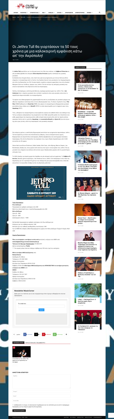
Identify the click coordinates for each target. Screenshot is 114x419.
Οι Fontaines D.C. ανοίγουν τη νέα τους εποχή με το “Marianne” (88, 327)
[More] (66, 334)
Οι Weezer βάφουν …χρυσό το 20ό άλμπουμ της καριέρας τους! (88, 194)
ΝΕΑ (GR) (23, 17)
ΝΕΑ (43, 12)
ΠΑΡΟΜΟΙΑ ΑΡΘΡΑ (18, 342)
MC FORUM (73, 417)
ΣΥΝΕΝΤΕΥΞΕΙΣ (34, 12)
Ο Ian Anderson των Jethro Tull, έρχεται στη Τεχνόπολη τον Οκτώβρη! (20, 360)
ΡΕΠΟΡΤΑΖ (23, 12)
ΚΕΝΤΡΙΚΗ (66, 417)
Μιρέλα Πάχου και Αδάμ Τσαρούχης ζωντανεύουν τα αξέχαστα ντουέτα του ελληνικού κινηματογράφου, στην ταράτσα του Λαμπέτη (87, 246)
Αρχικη (16, 12)
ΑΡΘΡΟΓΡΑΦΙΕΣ (79, 12)
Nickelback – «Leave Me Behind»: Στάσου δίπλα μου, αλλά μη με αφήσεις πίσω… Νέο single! (87, 114)
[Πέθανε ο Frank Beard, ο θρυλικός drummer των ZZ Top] (88, 266)
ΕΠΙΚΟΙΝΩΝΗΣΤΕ (98, 417)
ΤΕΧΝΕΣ (89, 12)
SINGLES (50, 12)
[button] (100, 13)
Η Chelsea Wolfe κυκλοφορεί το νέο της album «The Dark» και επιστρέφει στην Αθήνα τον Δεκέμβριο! (87, 167)
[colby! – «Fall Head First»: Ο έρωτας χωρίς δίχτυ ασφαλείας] (88, 293)
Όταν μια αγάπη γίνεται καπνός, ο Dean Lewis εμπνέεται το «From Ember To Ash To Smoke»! (88, 87)
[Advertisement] (71, 6)
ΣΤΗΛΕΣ (59, 12)
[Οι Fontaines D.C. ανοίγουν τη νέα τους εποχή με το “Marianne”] (88, 320)
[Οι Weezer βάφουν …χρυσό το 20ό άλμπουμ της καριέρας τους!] (88, 187)
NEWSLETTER (80, 417)
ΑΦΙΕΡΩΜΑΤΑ (69, 12)
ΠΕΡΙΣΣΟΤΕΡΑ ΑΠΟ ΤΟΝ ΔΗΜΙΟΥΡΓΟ (35, 342)
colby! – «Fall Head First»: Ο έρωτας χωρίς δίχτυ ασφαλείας (87, 301)
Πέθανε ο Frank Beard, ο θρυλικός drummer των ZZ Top (87, 274)
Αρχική (14, 17)
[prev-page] (13, 365)
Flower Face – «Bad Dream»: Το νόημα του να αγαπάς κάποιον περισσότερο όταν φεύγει (87, 220)
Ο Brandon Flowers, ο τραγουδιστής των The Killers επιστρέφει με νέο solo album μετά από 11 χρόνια (88, 140)
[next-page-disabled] (16, 365)
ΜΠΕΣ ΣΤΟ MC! (88, 417)
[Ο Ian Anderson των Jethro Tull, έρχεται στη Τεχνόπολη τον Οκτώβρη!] (21, 351)
